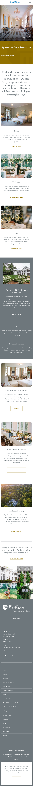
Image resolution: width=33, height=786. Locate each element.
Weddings (6, 678)
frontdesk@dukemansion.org (11, 647)
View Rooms (16, 408)
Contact (5, 723)
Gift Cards (6, 719)
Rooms (5, 674)
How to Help (6, 699)
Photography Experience (16, 558)
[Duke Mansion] (16, 2)
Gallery (5, 711)
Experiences (6, 686)
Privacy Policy (6, 731)
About (4, 694)
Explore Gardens (16, 314)
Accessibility (6, 727)
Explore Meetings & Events (16, 470)
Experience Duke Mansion (7, 55)
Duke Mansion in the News (10, 707)
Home (4, 670)
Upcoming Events (8, 690)
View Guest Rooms (16, 146)
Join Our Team (7, 715)
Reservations (16, 618)
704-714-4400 (7, 642)
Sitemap (5, 735)
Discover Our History (16, 531)
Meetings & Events (8, 682)
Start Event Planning (16, 248)
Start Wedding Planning (16, 197)
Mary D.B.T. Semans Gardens (11, 703)
